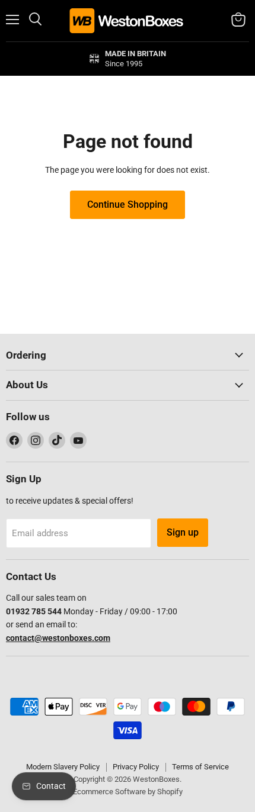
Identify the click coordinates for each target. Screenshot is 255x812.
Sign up (183, 532)
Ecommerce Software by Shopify (128, 791)
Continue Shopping (127, 204)
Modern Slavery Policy (63, 766)
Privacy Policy (136, 766)
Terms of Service (200, 766)
